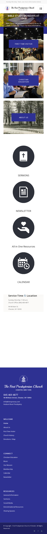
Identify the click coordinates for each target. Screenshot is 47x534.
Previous (5, 20)
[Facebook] (38, 531)
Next (41, 20)
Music (5, 461)
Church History (8, 435)
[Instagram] (34, 531)
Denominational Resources (13, 507)
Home (5, 423)
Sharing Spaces (9, 511)
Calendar (6, 473)
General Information (10, 495)
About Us (6, 427)
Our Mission (7, 465)
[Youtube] (42, 531)
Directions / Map (9, 439)
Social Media (8, 503)
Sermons (6, 499)
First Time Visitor (9, 431)
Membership (8, 469)
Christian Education (10, 457)
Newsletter (7, 477)
